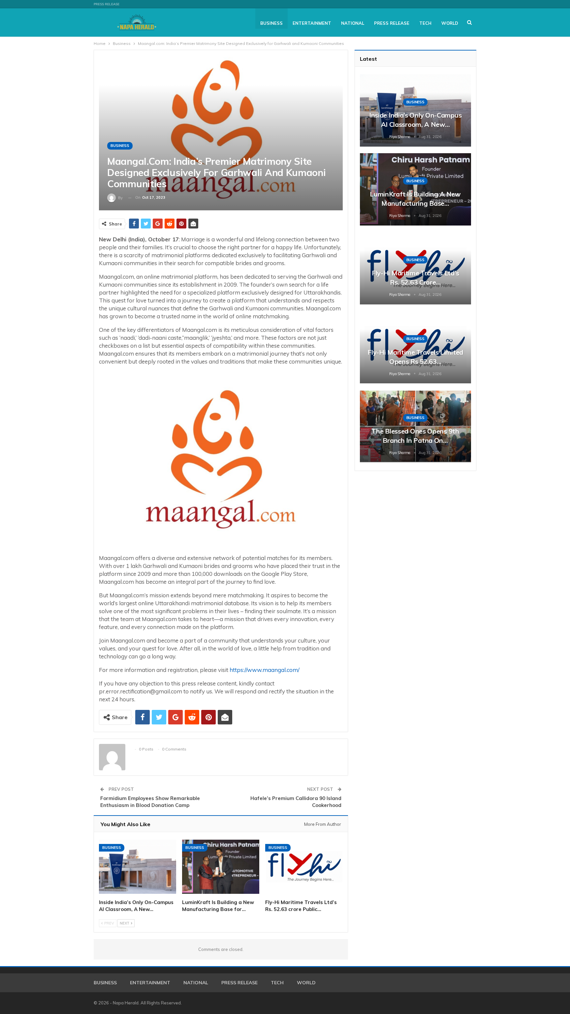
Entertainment (312, 23)
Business (271, 23)
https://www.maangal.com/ (265, 669)
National (352, 23)
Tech (425, 23)
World (449, 23)
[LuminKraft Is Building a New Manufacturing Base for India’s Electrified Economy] (220, 867)
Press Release (106, 4)
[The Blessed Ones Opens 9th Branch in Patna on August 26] (415, 426)
